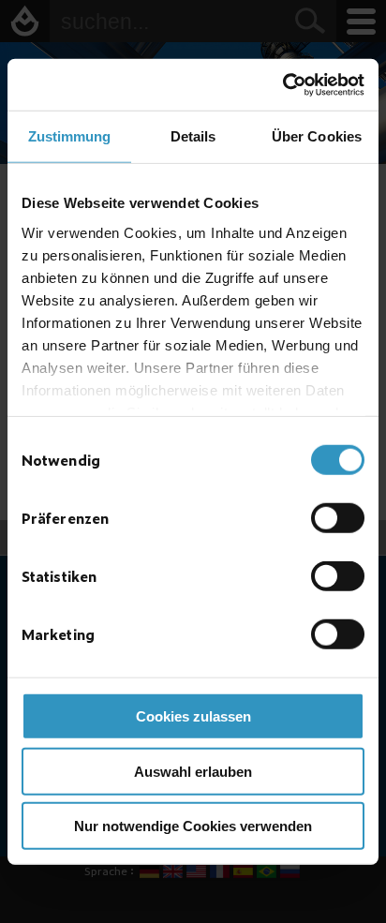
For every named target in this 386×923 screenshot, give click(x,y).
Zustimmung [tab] (69, 136)
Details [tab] (193, 136)
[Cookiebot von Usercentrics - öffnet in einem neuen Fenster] (282, 84)
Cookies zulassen (193, 716)
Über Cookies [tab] (317, 136)
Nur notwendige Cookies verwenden (193, 826)
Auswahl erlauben (193, 771)
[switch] (337, 518)
